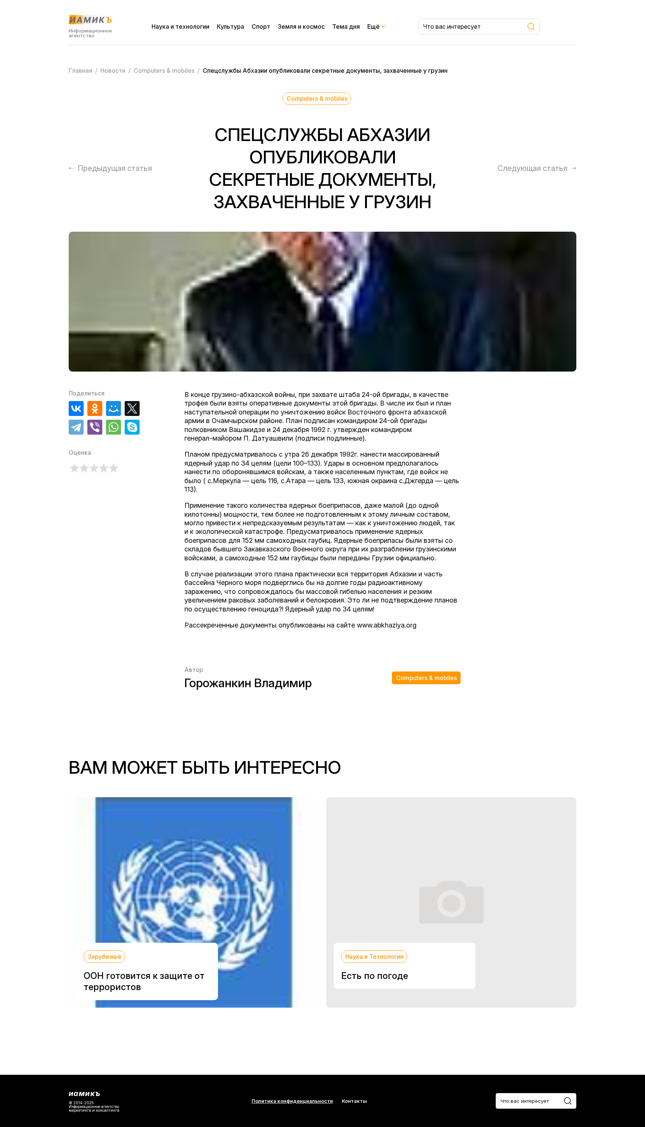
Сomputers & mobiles (317, 98)
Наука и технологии (180, 26)
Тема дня (346, 26)
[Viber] (94, 427)
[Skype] (132, 427)
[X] (132, 408)
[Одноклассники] (94, 408)
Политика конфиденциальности (292, 1101)
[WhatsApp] (113, 427)
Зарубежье (104, 956)
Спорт (261, 26)
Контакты (354, 1101)
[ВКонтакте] (76, 408)
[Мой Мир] (113, 408)
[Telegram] (76, 427)
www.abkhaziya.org (387, 625)
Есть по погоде (374, 975)
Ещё (373, 26)
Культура (230, 26)
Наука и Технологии (374, 956)
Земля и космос (301, 26)
